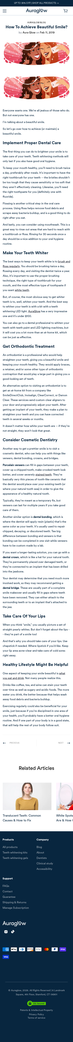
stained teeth (43, 474)
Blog (39, 847)
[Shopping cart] (65, 11)
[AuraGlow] (36, 11)
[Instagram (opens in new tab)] (6, 932)
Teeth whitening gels (15, 858)
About (40, 852)
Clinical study (44, 863)
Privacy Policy (36, 1014)
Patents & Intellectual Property (36, 1010)
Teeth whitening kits (15, 852)
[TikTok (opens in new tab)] (12, 932)
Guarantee (9, 897)
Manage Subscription (16, 908)
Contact (8, 891)
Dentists (41, 858)
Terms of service (36, 1018)
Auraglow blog (36, 23)
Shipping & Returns (14, 902)
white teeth (22, 290)
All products (10, 847)
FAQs (6, 886)
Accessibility (44, 869)
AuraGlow (34, 311)
